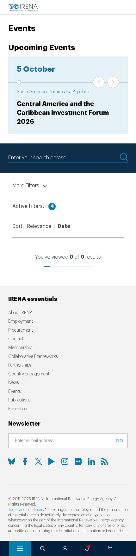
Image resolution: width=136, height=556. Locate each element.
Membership (20, 348)
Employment (20, 321)
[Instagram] (64, 461)
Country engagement (28, 374)
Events (14, 391)
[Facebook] (25, 461)
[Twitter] (38, 461)
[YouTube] (51, 461)
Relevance (39, 226)
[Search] (42, 548)
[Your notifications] (87, 548)
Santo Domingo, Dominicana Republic (53, 92)
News (13, 383)
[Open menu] (20, 548)
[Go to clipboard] (110, 548)
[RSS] (104, 461)
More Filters (25, 185)
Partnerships (19, 365)
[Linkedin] (91, 461)
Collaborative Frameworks (33, 356)
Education (17, 409)
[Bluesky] (11, 461)
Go (119, 441)
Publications (19, 400)
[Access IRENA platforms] (65, 548)
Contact (15, 339)
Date (64, 226)
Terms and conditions (26, 510)
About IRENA (20, 313)
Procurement (20, 330)
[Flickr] (78, 461)
